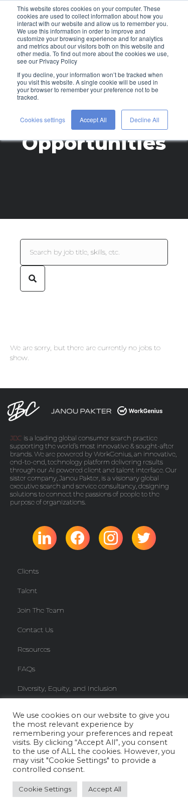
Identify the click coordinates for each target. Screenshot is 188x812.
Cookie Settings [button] (45, 789)
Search (32, 278)
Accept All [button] (93, 119)
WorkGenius (112, 454)
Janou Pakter (79, 478)
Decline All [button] (144, 119)
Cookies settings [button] (42, 119)
